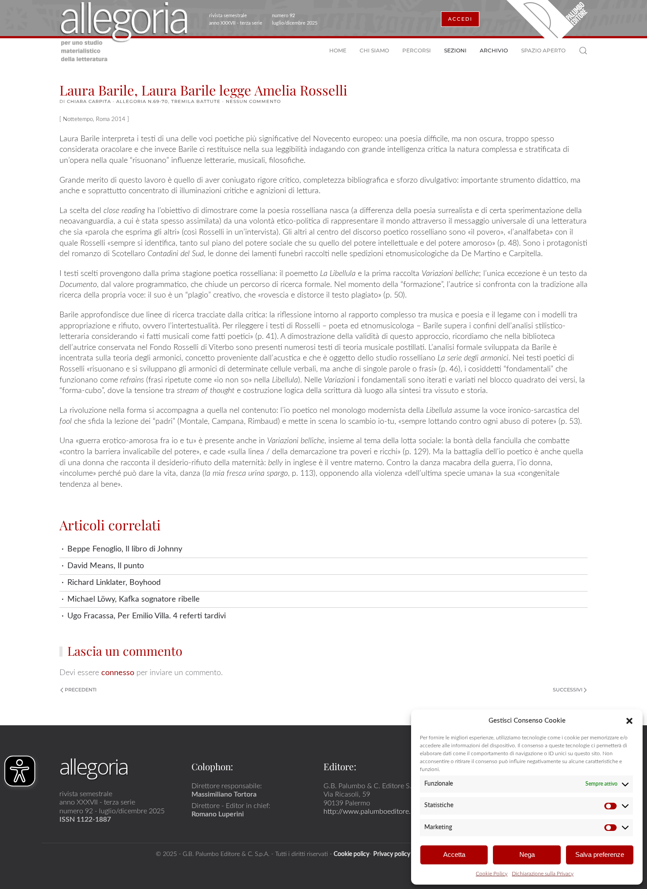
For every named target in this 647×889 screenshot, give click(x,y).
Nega (527, 854)
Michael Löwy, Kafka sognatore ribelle (133, 599)
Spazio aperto (543, 50)
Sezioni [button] (455, 50)
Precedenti (80, 690)
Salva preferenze (599, 854)
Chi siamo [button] (374, 50)
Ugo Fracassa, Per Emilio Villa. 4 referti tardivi (146, 616)
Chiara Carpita (89, 101)
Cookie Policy (491, 873)
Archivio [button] (494, 50)
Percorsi (416, 50)
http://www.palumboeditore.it (369, 811)
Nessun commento (253, 101)
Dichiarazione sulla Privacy (542, 873)
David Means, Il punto (105, 565)
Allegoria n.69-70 (142, 101)
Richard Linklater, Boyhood (114, 582)
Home (337, 50)
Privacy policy (391, 854)
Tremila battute (196, 101)
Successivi (567, 690)
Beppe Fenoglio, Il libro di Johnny (124, 549)
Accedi (460, 19)
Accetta (454, 854)
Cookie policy (351, 854)
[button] (629, 720)
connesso (117, 672)
